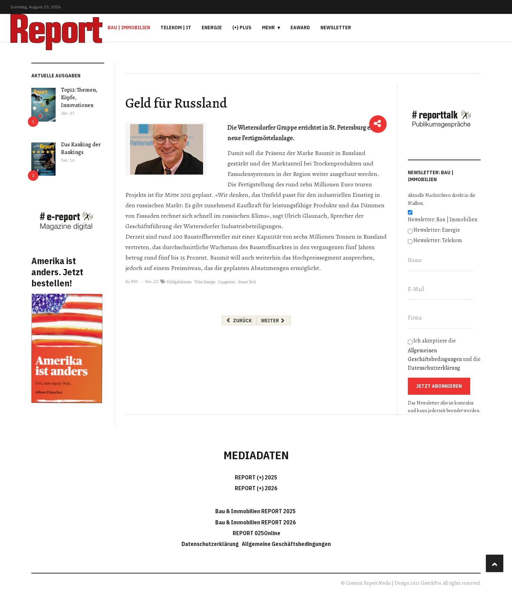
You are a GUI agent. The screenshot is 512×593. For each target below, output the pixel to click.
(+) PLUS (241, 27)
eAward (300, 27)
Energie (212, 27)
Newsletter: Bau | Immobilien (442, 219)
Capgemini (226, 281)
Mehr (268, 27)
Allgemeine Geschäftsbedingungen (286, 543)
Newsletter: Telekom (437, 240)
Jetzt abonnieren (439, 386)
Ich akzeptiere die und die (444, 354)
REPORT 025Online (256, 533)
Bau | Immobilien (129, 27)
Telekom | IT (176, 27)
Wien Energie (204, 281)
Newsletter (335, 27)
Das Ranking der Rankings (81, 148)
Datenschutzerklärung (434, 368)
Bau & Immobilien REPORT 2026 (255, 522)
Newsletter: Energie (436, 230)
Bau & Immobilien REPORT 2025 (255, 511)
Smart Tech (247, 281)
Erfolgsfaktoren (179, 281)
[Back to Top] (494, 563)
